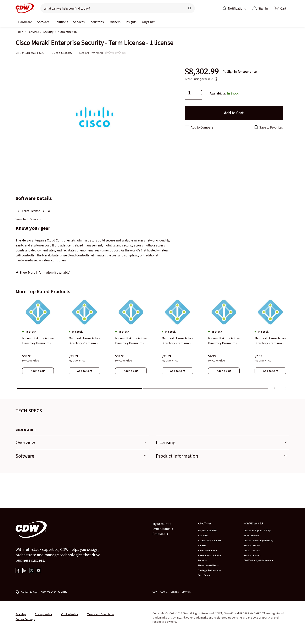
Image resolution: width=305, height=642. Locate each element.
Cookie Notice (69, 614)
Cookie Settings (25, 619)
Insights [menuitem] (131, 22)
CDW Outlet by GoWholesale (258, 560)
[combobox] (111, 8)
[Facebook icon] (18, 570)
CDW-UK (186, 591)
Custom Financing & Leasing (258, 540)
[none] (25, 22)
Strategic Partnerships (209, 570)
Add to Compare (202, 127)
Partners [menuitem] (115, 22)
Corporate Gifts (252, 550)
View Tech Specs (27, 219)
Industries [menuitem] (97, 22)
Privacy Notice (43, 614)
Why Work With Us (207, 530)
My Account (160, 524)
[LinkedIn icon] (24, 570)
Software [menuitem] (43, 22)
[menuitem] (224, 8)
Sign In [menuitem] (263, 8)
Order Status (161, 529)
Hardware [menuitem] (25, 22)
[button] (280, 8)
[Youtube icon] (38, 570)
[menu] (234, 8)
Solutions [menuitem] (61, 22)
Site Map (21, 614)
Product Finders (252, 555)
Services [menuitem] (79, 22)
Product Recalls (252, 545)
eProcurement (251, 535)
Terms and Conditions (100, 614)
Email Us (62, 592)
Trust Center (204, 575)
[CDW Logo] (25, 8)
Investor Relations (207, 550)
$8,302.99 (202, 71)
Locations (203, 560)
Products (159, 534)
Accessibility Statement (210, 540)
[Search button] (190, 8)
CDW (154, 591)
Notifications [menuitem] (237, 8)
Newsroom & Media (208, 565)
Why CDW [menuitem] (148, 22)
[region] (152, 345)
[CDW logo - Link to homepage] (25, 8)
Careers (202, 545)
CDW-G (163, 591)
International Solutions (210, 555)
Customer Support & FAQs (257, 530)
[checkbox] (187, 127)
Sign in (232, 71)
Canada (175, 591)
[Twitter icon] (31, 570)
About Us (203, 535)
